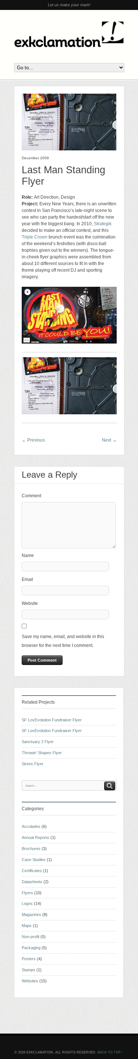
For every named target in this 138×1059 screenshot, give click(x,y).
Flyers (27, 893)
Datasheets (32, 881)
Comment (31, 495)
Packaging (31, 947)
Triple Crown (34, 237)
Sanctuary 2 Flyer (38, 741)
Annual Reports (35, 837)
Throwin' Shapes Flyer (42, 752)
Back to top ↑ (111, 1052)
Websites (30, 981)
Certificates (32, 870)
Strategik (103, 223)
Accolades (31, 826)
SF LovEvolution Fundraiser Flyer (52, 720)
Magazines (31, 914)
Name (28, 555)
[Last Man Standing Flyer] (69, 148)
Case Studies (34, 859)
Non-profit (30, 936)
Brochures (31, 848)
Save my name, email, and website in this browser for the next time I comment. (63, 641)
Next (109, 440)
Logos (27, 903)
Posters (29, 959)
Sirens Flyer (32, 764)
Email (27, 579)
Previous (33, 440)
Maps (27, 925)
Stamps (28, 970)
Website (30, 603)
